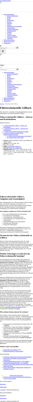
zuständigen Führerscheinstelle (13, 307)
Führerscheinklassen (9, 40)
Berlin (8, 19)
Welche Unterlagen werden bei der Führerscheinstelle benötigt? (13, 133)
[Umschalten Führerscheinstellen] (29, 72)
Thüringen (10, 38)
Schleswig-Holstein (12, 37)
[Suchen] (0, 46)
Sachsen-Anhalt (11, 35)
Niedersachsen (11, 28)
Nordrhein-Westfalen (12, 29)
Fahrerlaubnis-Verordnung (10, 349)
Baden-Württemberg (12, 16)
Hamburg (9, 23)
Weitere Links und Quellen (15, 137)
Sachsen (9, 34)
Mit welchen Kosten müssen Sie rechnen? (19, 136)
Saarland (9, 32)
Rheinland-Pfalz (11, 31)
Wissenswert (7, 43)
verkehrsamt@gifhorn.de (14, 146)
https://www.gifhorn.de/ (15, 148)
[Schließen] (3, 51)
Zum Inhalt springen (5, 0)
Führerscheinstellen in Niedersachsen (13, 351)
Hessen (9, 25)
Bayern (9, 17)
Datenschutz (3, 387)
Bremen (9, 22)
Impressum (3, 384)
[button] (14, 14)
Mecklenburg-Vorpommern (14, 26)
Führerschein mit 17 (9, 41)
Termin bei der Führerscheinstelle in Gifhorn (15, 131)
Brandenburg (10, 20)
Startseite (2, 103)
